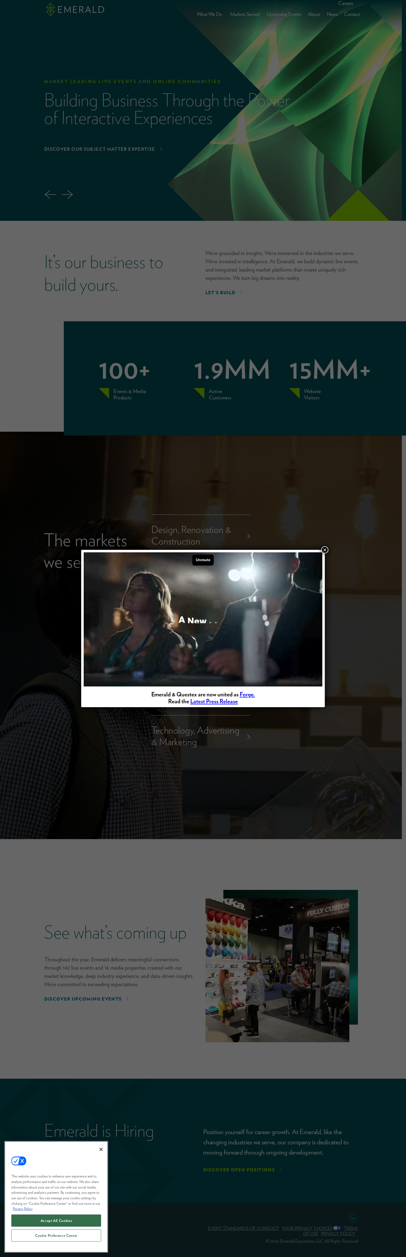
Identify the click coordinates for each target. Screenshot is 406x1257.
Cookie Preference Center (56, 1235)
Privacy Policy (23, 1208)
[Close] (101, 1149)
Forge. (247, 694)
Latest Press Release (214, 701)
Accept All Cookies (56, 1220)
